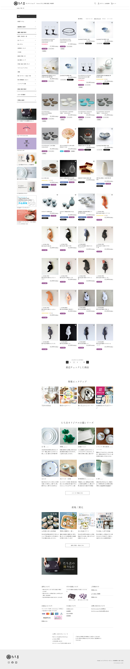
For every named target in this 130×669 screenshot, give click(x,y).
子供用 (19, 52)
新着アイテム (21, 21)
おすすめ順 (109, 18)
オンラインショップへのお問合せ (98, 608)
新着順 (104, 18)
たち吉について (69, 608)
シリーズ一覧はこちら (77, 493)
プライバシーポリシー (108, 660)
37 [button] (84, 362)
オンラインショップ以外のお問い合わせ (100, 611)
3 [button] (77, 362)
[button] (67, 362)
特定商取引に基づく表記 (118, 660)
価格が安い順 (89, 18)
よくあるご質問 (56, 639)
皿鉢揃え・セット (22, 48)
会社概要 (68, 611)
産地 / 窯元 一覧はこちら (77, 545)
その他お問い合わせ (57, 641)
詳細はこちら (94, 590)
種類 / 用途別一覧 (22, 36)
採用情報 (68, 615)
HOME (18, 8)
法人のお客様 (69, 613)
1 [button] (70, 362)
